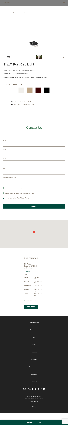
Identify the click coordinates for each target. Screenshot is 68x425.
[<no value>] (44, 389)
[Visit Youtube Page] (35, 389)
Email (4, 159)
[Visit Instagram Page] (41, 389)
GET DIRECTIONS (30, 271)
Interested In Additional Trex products (15, 188)
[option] (8, 56)
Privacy (34, 407)
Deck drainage (34, 330)
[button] (63, 56)
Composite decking (34, 322)
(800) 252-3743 (31, 300)
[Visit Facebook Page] (32, 389)
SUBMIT (34, 206)
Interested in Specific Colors (9, 177)
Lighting (34, 344)
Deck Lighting (10, 12)
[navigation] (35, 352)
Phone (4, 149)
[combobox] (34, 181)
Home (4, 12)
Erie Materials (6, 2)
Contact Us (31, 307)
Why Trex (34, 359)
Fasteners (34, 352)
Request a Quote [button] (34, 422)
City (4, 168)
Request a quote (34, 366)
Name (4, 140)
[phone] (25, 300)
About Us (34, 374)
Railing (34, 337)
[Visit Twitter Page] (38, 389)
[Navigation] (63, 3)
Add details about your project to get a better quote (19, 193)
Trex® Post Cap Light (20, 12)
